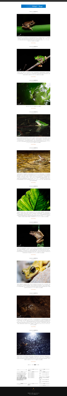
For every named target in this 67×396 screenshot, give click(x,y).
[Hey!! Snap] (33, 6)
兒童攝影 (24, 377)
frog (23, 373)
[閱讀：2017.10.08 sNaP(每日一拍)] (33, 246)
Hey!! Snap (33, 389)
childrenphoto (18, 373)
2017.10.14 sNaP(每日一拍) (33, 186)
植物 (26, 378)
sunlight (21, 376)
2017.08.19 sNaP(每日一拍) (33, 293)
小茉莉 (20, 378)
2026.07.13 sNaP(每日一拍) (31, 377)
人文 (19, 377)
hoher (40, 381)
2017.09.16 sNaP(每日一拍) (33, 258)
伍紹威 (40, 379)
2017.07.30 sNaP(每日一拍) (33, 330)
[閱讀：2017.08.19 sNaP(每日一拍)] (33, 317)
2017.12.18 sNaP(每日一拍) (33, 80)
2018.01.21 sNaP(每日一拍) (33, 11)
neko (25, 374)
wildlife (17, 377)
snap (21, 375)
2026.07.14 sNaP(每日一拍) (31, 376)
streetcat (24, 375)
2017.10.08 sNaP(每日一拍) (33, 222)
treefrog (24, 376)
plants (19, 375)
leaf (19, 374)
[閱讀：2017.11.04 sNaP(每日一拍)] (33, 136)
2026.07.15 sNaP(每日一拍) (31, 375)
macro (21, 374)
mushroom (23, 374)
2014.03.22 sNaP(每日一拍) (45, 379)
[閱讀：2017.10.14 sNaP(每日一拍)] (33, 210)
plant (17, 375)
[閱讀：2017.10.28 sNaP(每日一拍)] (33, 172)
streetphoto (18, 376)
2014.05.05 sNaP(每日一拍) (45, 381)
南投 (25, 377)
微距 (22, 378)
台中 (18, 378)
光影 (21, 377)
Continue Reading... (33, 76)
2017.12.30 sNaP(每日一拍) (33, 46)
